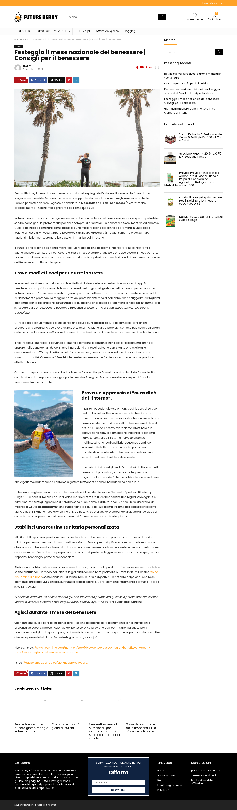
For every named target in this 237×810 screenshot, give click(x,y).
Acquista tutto (166, 775)
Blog (159, 780)
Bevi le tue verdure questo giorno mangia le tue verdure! (31, 727)
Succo (28, 39)
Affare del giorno (107, 31)
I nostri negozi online (169, 785)
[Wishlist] (195, 15)
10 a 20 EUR (42, 31)
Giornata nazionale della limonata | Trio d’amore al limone (141, 727)
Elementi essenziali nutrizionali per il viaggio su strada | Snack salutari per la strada (104, 731)
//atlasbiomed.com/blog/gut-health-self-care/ (55, 663)
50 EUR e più (83, 31)
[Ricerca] (162, 17)
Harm (27, 66)
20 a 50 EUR (62, 31)
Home (18, 39)
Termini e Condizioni (203, 775)
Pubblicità (163, 790)
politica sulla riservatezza (206, 770)
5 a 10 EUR (23, 31)
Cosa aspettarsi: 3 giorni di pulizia (65, 726)
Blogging (129, 31)
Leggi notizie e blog (212, 3)
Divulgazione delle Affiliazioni (202, 782)
